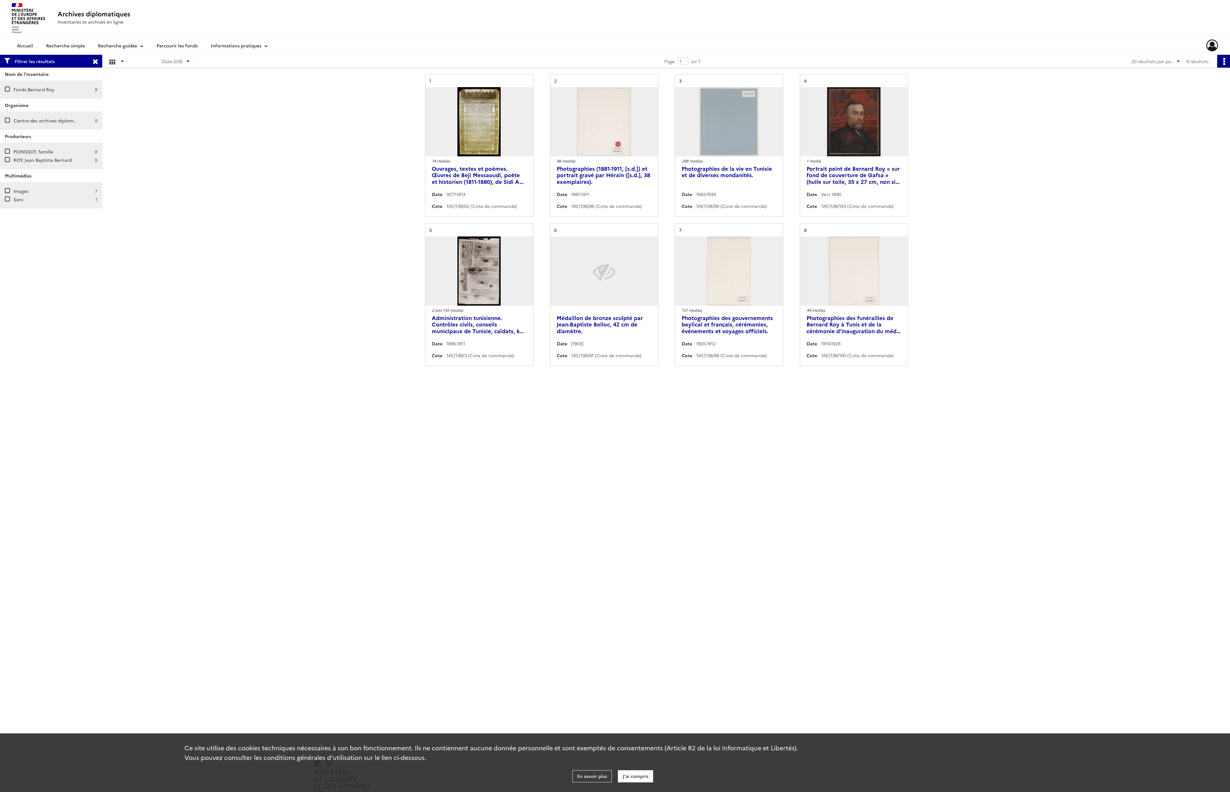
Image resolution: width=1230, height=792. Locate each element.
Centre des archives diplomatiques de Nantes (63, 120)
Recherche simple (65, 45)
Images (21, 191)
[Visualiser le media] (479, 121)
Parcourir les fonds (177, 45)
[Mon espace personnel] (1212, 45)
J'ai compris (635, 776)
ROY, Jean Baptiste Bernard (42, 160)
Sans (18, 199)
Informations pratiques (236, 45)
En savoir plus (592, 776)
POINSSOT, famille (33, 151)
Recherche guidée (117, 45)
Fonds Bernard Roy (33, 89)
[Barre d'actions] (1223, 61)
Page (669, 61)
